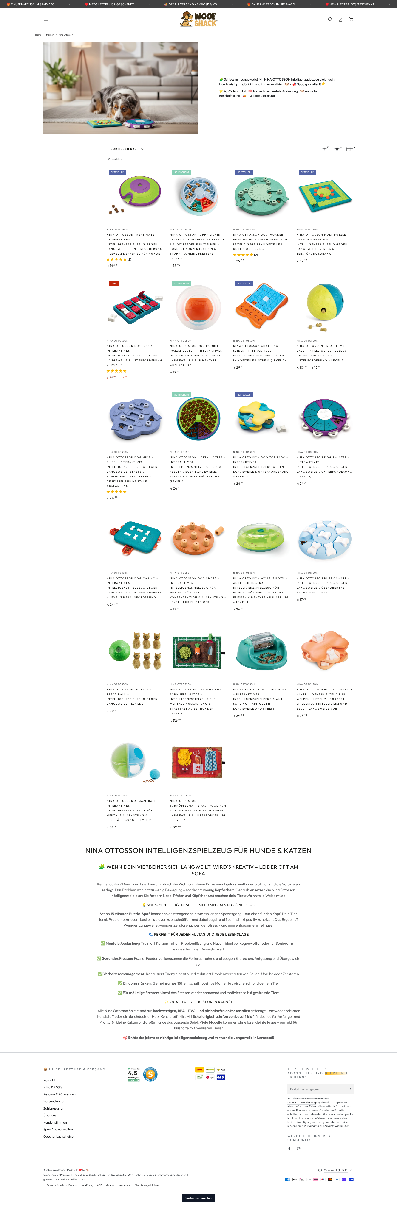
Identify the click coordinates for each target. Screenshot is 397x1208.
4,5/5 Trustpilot (235, 91)
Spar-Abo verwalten (58, 1129)
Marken (50, 34)
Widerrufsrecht (56, 1185)
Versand (110, 1185)
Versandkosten (54, 1101)
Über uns (49, 1115)
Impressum (125, 1185)
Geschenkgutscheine (58, 1136)
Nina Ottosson (66, 34)
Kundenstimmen (55, 1122)
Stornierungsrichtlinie (147, 1185)
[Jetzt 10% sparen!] (351, 1089)
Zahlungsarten (53, 1108)
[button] (329, 19)
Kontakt (49, 1080)
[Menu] (45, 19)
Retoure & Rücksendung (60, 1094)
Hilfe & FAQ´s (52, 1087)
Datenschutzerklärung (301, 1102)
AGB (99, 1185)
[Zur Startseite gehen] (198, 19)
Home (38, 34)
